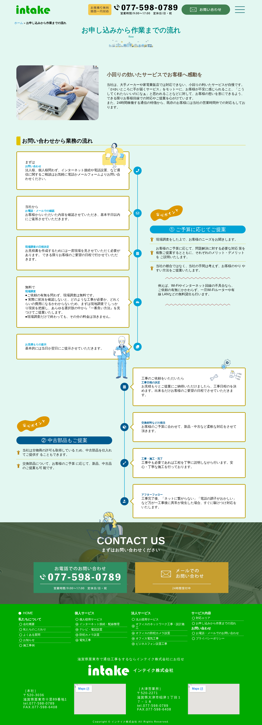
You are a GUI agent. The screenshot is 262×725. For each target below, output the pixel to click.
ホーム (18, 23)
